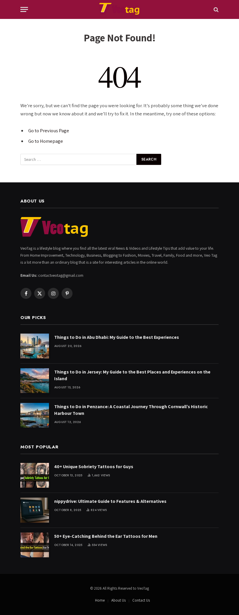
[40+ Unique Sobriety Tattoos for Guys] (34, 475)
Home (100, 600)
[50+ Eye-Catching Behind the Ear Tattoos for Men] (34, 545)
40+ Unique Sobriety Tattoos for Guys (93, 467)
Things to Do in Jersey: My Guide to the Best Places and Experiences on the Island (132, 375)
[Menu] (24, 9)
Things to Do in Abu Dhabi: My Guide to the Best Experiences (116, 337)
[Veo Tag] (119, 9)
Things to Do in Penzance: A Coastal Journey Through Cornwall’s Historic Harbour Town (131, 409)
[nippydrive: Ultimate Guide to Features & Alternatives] (34, 510)
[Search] (215, 9)
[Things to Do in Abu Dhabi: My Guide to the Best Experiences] (34, 346)
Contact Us (141, 600)
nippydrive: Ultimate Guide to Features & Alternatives (110, 501)
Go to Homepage (45, 141)
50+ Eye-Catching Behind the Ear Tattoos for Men (105, 536)
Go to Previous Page (48, 130)
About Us (118, 600)
